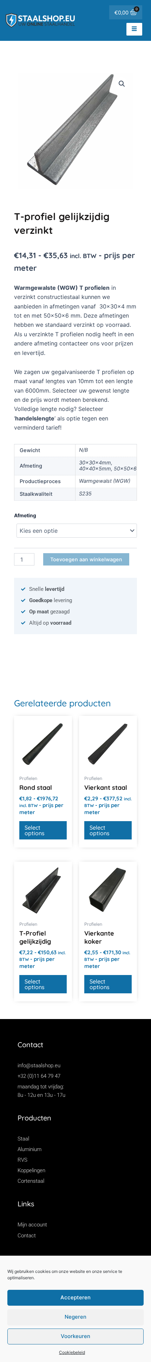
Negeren (75, 1316)
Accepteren (75, 1297)
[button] (122, 83)
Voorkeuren (75, 1336)
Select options (35, 830)
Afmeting (25, 515)
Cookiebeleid (72, 1352)
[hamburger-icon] (134, 29)
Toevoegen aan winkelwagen (86, 559)
